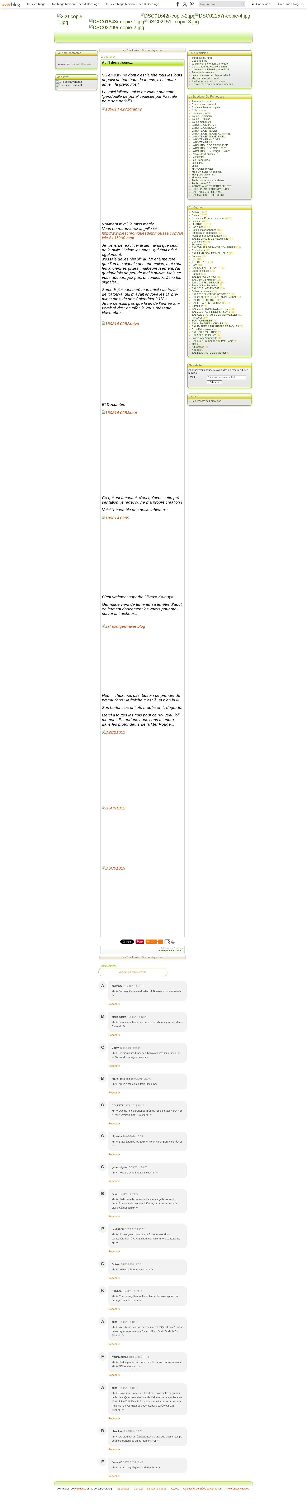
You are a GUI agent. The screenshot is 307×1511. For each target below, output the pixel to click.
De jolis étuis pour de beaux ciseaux (212, 84)
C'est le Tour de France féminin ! (210, 66)
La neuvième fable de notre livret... (211, 69)
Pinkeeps (197, 317)
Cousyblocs (198, 250)
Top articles (122, 1488)
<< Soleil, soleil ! (132, 50)
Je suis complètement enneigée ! (210, 63)
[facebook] (177, 4)
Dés (194, 259)
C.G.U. (175, 1488)
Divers (195, 215)
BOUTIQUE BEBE (202, 320)
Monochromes (200, 177)
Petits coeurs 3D (201, 183)
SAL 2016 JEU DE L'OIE (205, 282)
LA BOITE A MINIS (202, 142)
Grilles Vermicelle (202, 291)
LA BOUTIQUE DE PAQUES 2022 (211, 151)
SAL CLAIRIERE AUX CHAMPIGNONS (214, 297)
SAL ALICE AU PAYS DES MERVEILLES (214, 314)
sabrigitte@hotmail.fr (82, 64)
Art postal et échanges (204, 232)
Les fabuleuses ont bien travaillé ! (211, 75)
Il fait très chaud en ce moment (209, 81)
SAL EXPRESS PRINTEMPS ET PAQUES (215, 326)
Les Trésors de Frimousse (206, 401)
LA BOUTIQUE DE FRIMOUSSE (210, 145)
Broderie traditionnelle (204, 285)
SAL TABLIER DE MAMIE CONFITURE (214, 247)
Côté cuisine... (200, 110)
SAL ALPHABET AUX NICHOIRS (210, 189)
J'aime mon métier (202, 122)
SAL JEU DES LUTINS (204, 332)
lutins (195, 344)
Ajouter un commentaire (132, 972)
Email (191, 377)
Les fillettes (198, 157)
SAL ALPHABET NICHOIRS (207, 323)
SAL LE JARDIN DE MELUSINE (210, 238)
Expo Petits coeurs (202, 329)
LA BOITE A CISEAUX (204, 127)
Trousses (197, 244)
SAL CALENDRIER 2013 (206, 268)
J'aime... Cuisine (201, 119)
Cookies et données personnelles (202, 1488)
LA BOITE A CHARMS (204, 124)
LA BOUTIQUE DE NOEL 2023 (209, 148)
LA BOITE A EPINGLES (205, 130)
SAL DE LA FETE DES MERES (209, 352)
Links (195, 165)
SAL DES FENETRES (204, 300)
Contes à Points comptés (206, 107)
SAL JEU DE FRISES (204, 279)
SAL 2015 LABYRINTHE (205, 288)
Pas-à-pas (197, 227)
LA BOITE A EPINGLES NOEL (208, 136)
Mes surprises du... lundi (205, 78)
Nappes (196, 349)
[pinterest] (191, 4)
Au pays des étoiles (203, 72)
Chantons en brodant (204, 104)
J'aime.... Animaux (202, 116)
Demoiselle (198, 241)
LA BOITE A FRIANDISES (206, 139)
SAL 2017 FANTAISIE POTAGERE (211, 294)
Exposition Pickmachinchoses (209, 218)
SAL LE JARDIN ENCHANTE (208, 303)
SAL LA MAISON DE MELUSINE (210, 253)
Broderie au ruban (202, 101)
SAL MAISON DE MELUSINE (208, 195)
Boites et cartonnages (204, 230)
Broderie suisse (200, 270)
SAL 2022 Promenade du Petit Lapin (212, 341)
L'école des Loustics (203, 154)
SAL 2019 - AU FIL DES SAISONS (211, 311)
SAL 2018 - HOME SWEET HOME (211, 308)
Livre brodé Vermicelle (204, 338)
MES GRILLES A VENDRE (207, 171)
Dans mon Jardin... (202, 113)
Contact (138, 1488)
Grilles (195, 212)
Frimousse (80, 1488)
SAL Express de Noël (204, 276)
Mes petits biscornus (203, 174)
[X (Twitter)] (184, 4)
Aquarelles (198, 346)
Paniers (196, 273)
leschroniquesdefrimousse (207, 235)
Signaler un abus (157, 1488)
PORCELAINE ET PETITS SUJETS (211, 186)
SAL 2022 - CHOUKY (204, 335)
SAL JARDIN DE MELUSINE (208, 192)
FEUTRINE (198, 224)
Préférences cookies (237, 1488)
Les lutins (197, 162)
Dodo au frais (199, 60)
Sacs (194, 265)
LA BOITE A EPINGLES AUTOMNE (211, 133)
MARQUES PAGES (202, 168)
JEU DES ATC (200, 262)
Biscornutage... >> (152, 50)
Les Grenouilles (201, 160)
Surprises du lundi (202, 57)
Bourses (196, 256)
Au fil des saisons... (117, 62)
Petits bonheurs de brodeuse (208, 180)
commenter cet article (170, 950)
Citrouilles (197, 306)
